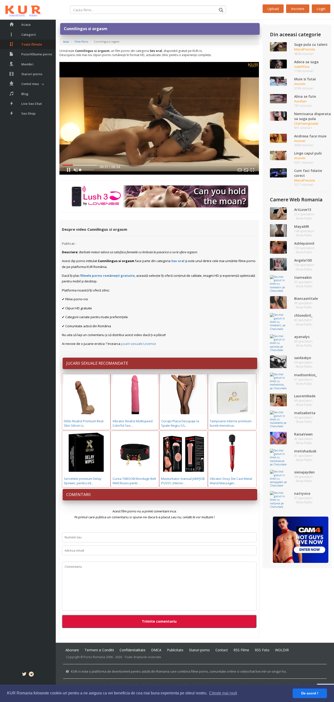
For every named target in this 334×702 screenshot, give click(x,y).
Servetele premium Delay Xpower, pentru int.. (82, 480)
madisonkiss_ (305, 375)
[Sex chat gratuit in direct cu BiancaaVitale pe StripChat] (278, 302)
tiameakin (303, 277)
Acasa (26, 24)
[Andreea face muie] (278, 138)
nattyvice (302, 493)
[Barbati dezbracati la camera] (300, 539)
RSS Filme (241, 650)
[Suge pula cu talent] (278, 46)
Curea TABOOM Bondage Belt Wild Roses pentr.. (134, 480)
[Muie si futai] (278, 81)
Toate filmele (31, 44)
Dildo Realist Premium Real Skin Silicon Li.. (83, 423)
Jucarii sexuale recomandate (97, 363)
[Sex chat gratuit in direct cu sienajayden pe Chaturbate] (278, 478)
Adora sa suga (306, 62)
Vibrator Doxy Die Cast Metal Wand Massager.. (231, 480)
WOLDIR (282, 650)
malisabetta (304, 413)
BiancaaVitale (306, 298)
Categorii (28, 34)
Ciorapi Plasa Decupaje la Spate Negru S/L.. (180, 423)
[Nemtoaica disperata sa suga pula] (278, 115)
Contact (221, 650)
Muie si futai (305, 79)
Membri (27, 64)
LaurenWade (304, 396)
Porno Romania (94, 657)
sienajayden (304, 472)
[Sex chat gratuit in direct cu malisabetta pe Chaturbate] (278, 419)
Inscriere (297, 8)
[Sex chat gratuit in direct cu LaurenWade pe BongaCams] (278, 399)
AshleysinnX (304, 243)
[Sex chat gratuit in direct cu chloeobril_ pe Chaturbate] (278, 321)
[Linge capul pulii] (278, 155)
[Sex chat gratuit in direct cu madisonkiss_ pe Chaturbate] (278, 381)
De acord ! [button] (309, 693)
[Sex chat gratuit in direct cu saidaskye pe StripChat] (278, 361)
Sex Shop (28, 113)
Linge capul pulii (308, 153)
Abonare (72, 650)
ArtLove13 (302, 209)
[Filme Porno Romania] (21, 10)
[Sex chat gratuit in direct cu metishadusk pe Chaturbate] (278, 457)
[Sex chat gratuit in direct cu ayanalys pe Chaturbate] (278, 342)
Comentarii (78, 494)
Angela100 (303, 260)
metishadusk (305, 451)
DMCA (156, 650)
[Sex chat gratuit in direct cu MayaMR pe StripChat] (278, 230)
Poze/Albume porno (36, 54)
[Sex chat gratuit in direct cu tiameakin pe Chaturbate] (278, 283)
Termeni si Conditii (99, 650)
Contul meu (30, 84)
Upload (273, 8)
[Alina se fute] (278, 98)
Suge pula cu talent (311, 44)
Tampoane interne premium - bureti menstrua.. (231, 423)
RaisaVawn (303, 434)
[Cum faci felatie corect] (278, 172)
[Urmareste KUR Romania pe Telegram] (31, 675)
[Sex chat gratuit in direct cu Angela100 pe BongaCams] (278, 264)
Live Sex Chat (31, 103)
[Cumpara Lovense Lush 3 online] (159, 196)
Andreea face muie (310, 136)
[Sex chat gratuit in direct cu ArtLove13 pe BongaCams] (278, 213)
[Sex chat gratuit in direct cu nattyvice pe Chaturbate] (278, 499)
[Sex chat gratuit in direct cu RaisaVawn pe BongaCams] (278, 437)
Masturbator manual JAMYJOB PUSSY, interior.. (183, 480)
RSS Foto (262, 650)
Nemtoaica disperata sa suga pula (312, 116)
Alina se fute (305, 96)
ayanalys (302, 336)
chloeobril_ (303, 315)
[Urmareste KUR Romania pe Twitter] (24, 675)
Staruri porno (31, 74)
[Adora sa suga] (278, 63)
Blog (24, 94)
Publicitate (175, 650)
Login (321, 8)
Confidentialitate (132, 650)
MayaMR (301, 226)
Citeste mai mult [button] (223, 693)
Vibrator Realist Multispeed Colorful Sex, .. (132, 423)
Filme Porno (81, 41)
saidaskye (302, 357)
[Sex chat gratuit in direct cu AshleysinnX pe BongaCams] (278, 247)
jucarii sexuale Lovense (138, 343)
